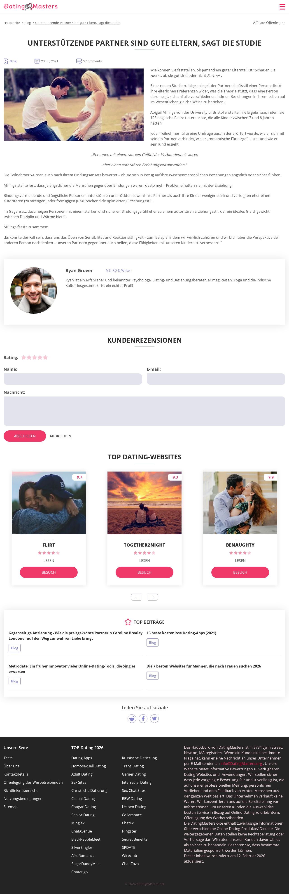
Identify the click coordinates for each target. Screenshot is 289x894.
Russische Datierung (139, 757)
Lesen (49, 560)
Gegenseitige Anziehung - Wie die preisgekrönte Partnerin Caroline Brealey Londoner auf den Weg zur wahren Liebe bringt (75, 635)
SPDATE (128, 847)
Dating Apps (81, 757)
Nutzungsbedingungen (23, 798)
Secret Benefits (134, 839)
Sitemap (11, 806)
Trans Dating (133, 766)
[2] (29, 357)
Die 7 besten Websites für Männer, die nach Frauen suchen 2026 (204, 666)
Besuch (49, 572)
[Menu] (282, 6)
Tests (8, 757)
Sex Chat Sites (134, 790)
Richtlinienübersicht (21, 790)
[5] (45, 357)
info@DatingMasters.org (241, 763)
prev (136, 597)
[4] (39, 357)
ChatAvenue (81, 831)
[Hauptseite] (31, 7)
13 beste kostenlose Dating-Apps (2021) (181, 632)
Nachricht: (14, 392)
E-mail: (154, 369)
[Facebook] (143, 718)
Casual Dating (83, 798)
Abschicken (25, 436)
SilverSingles (82, 847)
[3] (34, 357)
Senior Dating (83, 814)
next (153, 597)
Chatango (79, 871)
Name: (10, 369)
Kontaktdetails (16, 774)
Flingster (129, 831)
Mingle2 (78, 823)
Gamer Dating (134, 774)
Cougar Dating (83, 806)
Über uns (11, 766)
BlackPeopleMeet (85, 839)
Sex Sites (78, 782)
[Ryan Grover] (33, 290)
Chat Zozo (130, 863)
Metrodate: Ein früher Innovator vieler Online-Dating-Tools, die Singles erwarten (72, 669)
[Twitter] (154, 718)
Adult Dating (82, 774)
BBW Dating (132, 798)
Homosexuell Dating (88, 766)
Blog (13, 61)
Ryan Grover (79, 270)
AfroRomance (83, 855)
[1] (23, 357)
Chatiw (127, 823)
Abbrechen (60, 436)
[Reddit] (132, 718)
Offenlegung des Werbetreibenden (33, 782)
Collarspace (132, 814)
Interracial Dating (136, 782)
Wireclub (129, 855)
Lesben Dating (134, 806)
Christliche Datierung (89, 790)
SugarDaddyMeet (86, 863)
